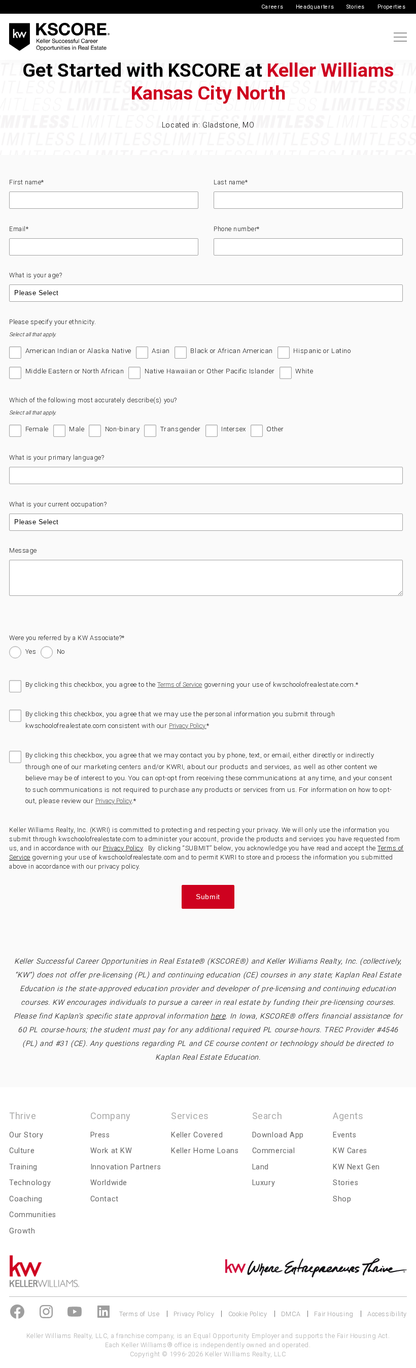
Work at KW (111, 1151)
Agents (348, 1115)
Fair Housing (333, 1314)
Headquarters (315, 7)
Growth (22, 1231)
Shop (342, 1199)
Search (267, 1115)
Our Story (26, 1135)
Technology (30, 1183)
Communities (32, 1215)
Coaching (26, 1199)
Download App (278, 1135)
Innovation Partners (125, 1167)
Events (345, 1135)
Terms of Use (139, 1314)
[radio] (22, 654)
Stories (355, 7)
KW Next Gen (356, 1167)
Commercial (273, 1151)
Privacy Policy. (187, 725)
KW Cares (350, 1151)
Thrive (23, 1115)
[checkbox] (206, 366)
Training (23, 1167)
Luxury (263, 1183)
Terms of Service (179, 684)
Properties (391, 7)
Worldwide (109, 1183)
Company (110, 1115)
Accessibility (387, 1314)
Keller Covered (197, 1135)
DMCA (290, 1314)
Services (190, 1115)
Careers (272, 7)
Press (100, 1135)
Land (260, 1167)
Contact (104, 1199)
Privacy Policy (113, 801)
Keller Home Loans (205, 1151)
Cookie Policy (247, 1314)
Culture (21, 1151)
